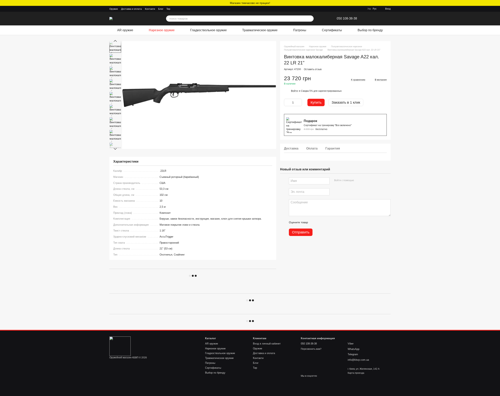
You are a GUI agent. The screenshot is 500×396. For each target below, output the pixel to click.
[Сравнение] (379, 18)
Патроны (299, 30)
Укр (369, 9)
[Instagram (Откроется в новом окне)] (175, 8)
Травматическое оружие (260, 30)
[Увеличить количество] (299, 102)
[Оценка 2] (321, 222)
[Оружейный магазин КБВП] (120, 346)
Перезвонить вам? (311, 349)
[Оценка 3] (327, 222)
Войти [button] (294, 91)
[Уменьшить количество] (287, 102)
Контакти (150, 9)
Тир (168, 9)
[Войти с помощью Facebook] (358, 180)
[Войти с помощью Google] (364, 180)
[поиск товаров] (310, 18)
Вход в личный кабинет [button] (267, 343)
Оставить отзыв (312, 69)
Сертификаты (332, 30)
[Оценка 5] (339, 222)
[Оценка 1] (314, 222)
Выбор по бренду (370, 30)
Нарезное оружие (162, 30)
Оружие (113, 9)
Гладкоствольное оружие (208, 30)
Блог (160, 9)
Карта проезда (356, 373)
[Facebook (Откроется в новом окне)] (180, 8)
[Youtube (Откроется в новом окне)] (185, 8)
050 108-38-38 (347, 18)
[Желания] (371, 18)
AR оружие (125, 30)
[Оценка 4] (333, 222)
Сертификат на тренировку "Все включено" (328, 125)
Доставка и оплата (131, 9)
